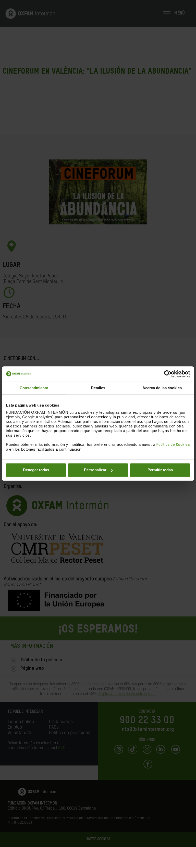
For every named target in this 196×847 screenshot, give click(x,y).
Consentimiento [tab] (34, 388)
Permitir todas (160, 470)
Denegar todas (36, 470)
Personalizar (95, 470)
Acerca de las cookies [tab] (162, 388)
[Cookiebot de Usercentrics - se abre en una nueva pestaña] (167, 374)
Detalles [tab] (98, 388)
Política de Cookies (173, 445)
